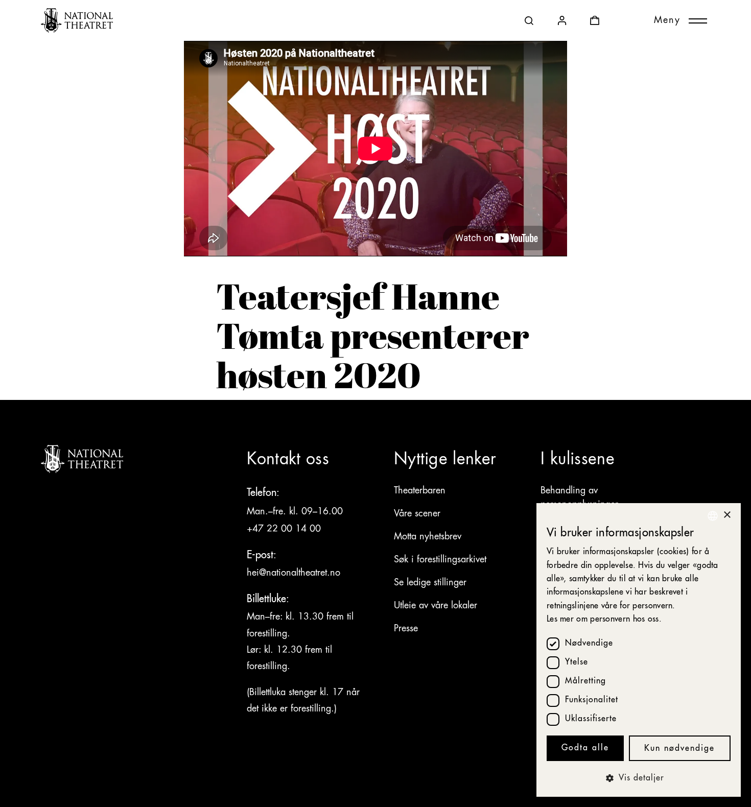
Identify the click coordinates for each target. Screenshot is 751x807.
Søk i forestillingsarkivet (440, 559)
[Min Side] (562, 20)
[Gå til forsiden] (77, 20)
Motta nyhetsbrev (427, 536)
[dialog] (638, 650)
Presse (406, 628)
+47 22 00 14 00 (285, 529)
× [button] (727, 515)
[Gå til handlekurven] (594, 20)
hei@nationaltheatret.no (293, 573)
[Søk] (529, 20)
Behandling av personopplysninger (579, 497)
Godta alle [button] (585, 748)
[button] (639, 778)
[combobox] (713, 516)
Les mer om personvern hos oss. (604, 619)
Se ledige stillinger (430, 582)
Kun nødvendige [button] (679, 749)
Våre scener (417, 513)
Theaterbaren (419, 490)
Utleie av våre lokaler (435, 605)
